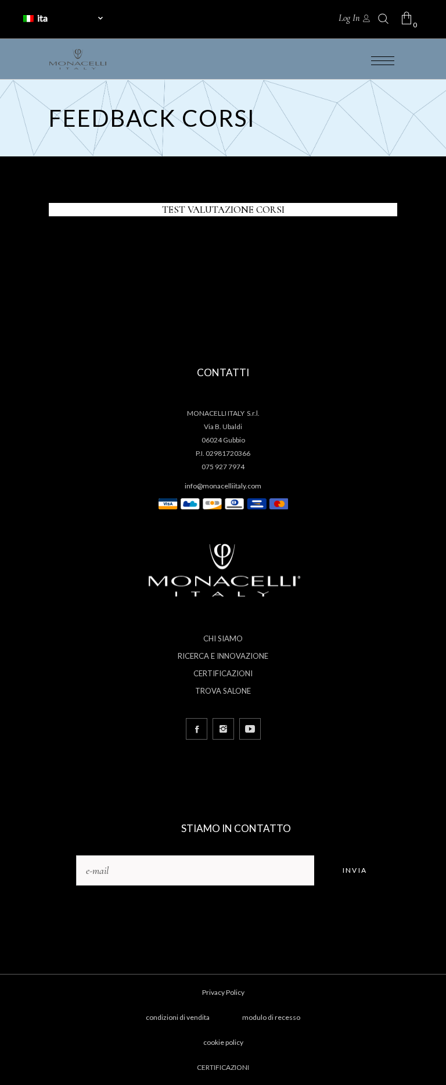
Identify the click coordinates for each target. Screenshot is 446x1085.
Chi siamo (223, 638)
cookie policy (223, 1042)
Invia (355, 870)
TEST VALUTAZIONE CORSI (223, 210)
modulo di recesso (271, 1017)
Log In (349, 18)
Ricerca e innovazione (223, 656)
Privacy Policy (223, 992)
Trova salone (223, 690)
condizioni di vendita (178, 1017)
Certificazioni (223, 673)
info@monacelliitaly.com (223, 485)
